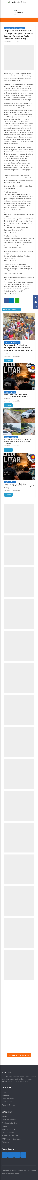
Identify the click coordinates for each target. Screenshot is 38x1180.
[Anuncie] (19, 742)
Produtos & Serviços (9, 1123)
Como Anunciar (8, 1099)
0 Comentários (16, 42)
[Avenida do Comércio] (19, 965)
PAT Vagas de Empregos (11, 1139)
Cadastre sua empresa (19, 1055)
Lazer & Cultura (20, 28)
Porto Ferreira (9, 28)
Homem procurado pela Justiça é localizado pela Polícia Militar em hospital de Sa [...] (19, 486)
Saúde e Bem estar (9, 1120)
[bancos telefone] (19, 582)
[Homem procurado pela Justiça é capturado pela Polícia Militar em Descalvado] (19, 376)
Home (4, 1092)
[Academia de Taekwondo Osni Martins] (19, 646)
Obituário (5, 1142)
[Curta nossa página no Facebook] (17, 1155)
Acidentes (14, 437)
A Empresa (6, 1095)
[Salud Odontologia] (19, 869)
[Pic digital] (19, 518)
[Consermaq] (19, 837)
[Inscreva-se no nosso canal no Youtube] (23, 1155)
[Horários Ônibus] (19, 710)
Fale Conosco (7, 1102)
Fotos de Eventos (8, 1105)
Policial (13, 392)
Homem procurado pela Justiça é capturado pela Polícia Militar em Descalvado (16, 396)
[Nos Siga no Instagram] (11, 1155)
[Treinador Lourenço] (19, 933)
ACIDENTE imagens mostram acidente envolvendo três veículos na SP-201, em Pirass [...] (17, 441)
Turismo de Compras (10, 1136)
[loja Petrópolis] (19, 901)
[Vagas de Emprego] (19, 678)
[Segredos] (19, 550)
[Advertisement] (19, 1002)
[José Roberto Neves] (19, 774)
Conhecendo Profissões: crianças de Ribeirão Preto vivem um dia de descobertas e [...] (18, 349)
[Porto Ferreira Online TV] (19, 12)
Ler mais (8, 360)
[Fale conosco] (19, 614)
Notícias (5, 1126)
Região (7, 342)
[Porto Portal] (19, 806)
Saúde (4, 1116)
